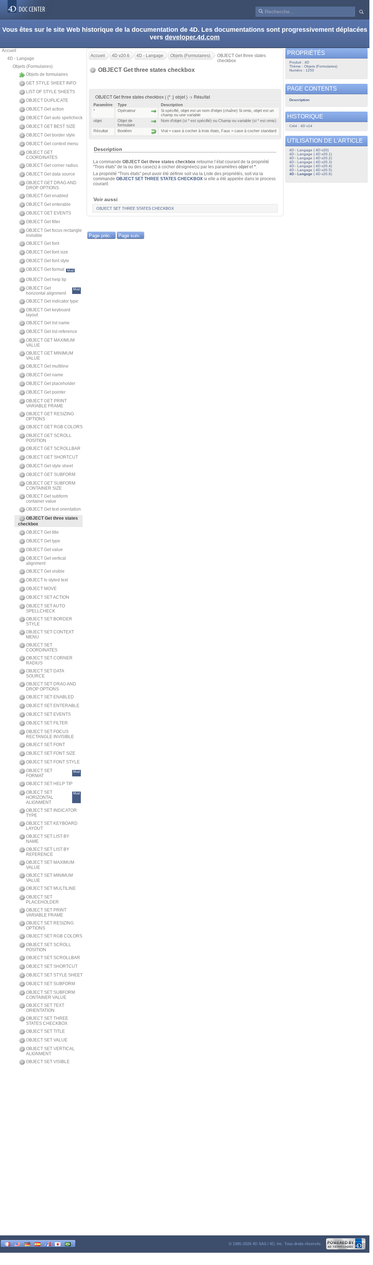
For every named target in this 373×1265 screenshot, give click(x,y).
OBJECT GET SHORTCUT (52, 457)
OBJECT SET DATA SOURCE (45, 673)
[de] (27, 1243)
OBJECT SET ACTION (47, 597)
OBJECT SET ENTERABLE (52, 705)
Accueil (9, 50)
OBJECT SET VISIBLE (48, 1061)
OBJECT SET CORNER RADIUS (49, 660)
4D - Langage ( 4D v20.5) (310, 170)
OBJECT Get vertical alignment (46, 561)
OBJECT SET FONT (45, 744)
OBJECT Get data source (50, 174)
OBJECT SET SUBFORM (50, 983)
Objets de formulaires (47, 74)
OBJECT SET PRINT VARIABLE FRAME (46, 912)
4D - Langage (20, 58)
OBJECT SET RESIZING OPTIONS (50, 925)
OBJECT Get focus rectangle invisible (54, 233)
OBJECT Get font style (47, 260)
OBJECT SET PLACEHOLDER (42, 899)
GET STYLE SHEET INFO (51, 83)
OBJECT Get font (42, 243)
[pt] (68, 1243)
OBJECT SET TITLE (45, 1031)
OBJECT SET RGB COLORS (54, 936)
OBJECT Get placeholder (50, 383)
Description (299, 100)
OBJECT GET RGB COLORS (54, 426)
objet (243, 166)
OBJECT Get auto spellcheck (54, 117)
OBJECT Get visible (45, 571)
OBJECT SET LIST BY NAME (47, 839)
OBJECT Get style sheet (49, 465)
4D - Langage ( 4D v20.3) (310, 162)
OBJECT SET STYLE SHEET (54, 975)
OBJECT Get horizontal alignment (53, 291)
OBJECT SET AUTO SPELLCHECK (45, 608)
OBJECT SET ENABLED (50, 696)
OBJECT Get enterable (48, 204)
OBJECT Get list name (48, 322)
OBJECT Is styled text (47, 579)
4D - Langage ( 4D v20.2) (310, 158)
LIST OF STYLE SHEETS (50, 91)
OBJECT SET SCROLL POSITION (48, 947)
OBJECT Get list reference (51, 331)
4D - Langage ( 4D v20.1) (310, 154)
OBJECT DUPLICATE (47, 100)
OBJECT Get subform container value (47, 499)
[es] (37, 1243)
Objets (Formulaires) (33, 66)
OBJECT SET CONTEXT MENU (50, 634)
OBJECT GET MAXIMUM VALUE (50, 343)
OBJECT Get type (43, 540)
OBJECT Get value (44, 549)
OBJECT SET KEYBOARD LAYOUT (52, 826)
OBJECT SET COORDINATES (41, 647)
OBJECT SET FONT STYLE (53, 761)
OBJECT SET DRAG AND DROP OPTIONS (51, 686)
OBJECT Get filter (43, 221)
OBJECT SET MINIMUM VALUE (49, 878)
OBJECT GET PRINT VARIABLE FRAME (46, 403)
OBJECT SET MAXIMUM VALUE (50, 865)
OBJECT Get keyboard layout (48, 312)
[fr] (7, 1243)
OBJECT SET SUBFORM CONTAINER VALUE (50, 995)
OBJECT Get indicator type (52, 301)
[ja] (58, 1243)
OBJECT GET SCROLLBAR (53, 448)
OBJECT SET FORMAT (53, 773)
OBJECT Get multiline (47, 366)
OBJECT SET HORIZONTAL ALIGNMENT (53, 797)
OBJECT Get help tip (46, 279)
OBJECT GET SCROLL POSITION (48, 438)
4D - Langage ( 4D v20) (309, 150)
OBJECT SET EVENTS (48, 714)
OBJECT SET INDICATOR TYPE (51, 813)
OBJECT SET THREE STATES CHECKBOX (47, 1021)
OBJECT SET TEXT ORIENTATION (45, 1008)
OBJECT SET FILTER (47, 722)
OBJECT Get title (42, 532)
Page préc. (100, 235)
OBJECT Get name (44, 374)
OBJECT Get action (45, 109)
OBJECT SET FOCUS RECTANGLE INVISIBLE (50, 734)
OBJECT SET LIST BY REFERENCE (47, 852)
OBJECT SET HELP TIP (49, 783)
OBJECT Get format (50, 269)
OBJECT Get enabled (47, 195)
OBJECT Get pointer (46, 392)
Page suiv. (129, 235)
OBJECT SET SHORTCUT (52, 966)
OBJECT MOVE (41, 588)
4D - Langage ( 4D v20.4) (310, 166)
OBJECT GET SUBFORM (50, 474)
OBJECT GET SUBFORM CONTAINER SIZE (50, 486)
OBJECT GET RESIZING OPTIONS (50, 416)
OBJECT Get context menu (52, 143)
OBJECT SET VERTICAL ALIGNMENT (50, 1051)
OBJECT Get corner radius (52, 165)
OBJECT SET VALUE (46, 1040)
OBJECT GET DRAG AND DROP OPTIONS (51, 185)
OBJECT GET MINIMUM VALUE (49, 356)
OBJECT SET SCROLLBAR (53, 957)
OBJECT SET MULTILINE (51, 888)
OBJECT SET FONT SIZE (50, 753)
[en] (17, 1243)
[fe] (48, 1243)
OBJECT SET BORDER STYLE (49, 621)
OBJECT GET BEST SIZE (50, 126)
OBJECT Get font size (47, 252)
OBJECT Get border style (50, 135)
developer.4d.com (192, 37)
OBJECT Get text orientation (53, 509)
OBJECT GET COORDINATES (41, 155)
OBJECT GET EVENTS (48, 213)
